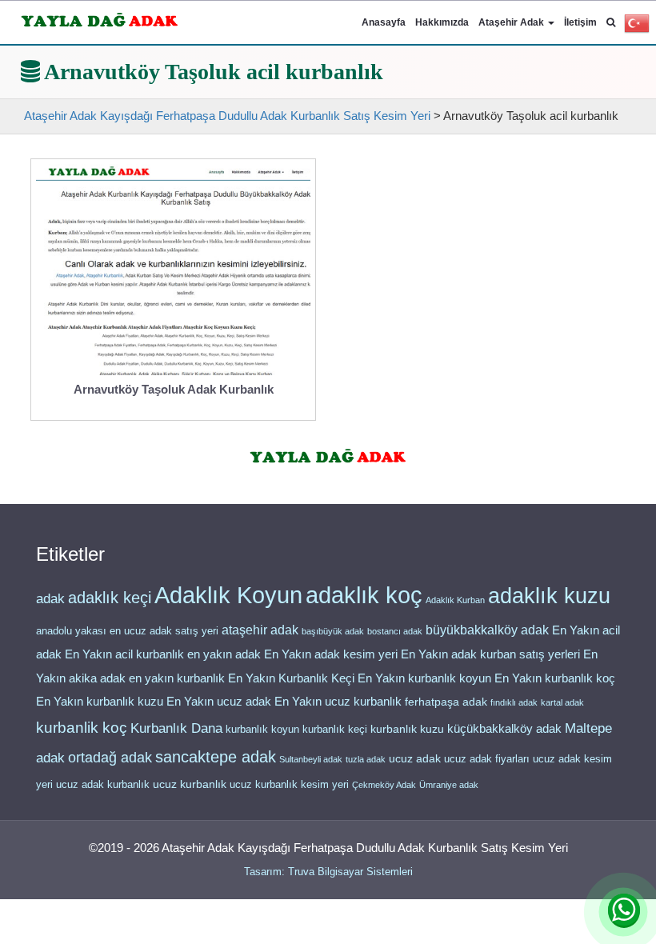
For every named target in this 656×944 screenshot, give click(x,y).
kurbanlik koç (81, 727)
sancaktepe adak (215, 757)
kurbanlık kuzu (407, 729)
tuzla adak (366, 759)
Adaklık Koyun (228, 595)
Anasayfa (384, 22)
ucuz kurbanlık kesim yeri (289, 784)
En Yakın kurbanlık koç (554, 678)
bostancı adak (394, 631)
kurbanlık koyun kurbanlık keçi (296, 729)
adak (50, 598)
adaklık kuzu (549, 596)
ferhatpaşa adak (446, 702)
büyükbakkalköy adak (487, 630)
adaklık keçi (109, 597)
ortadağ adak (110, 758)
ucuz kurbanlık (189, 784)
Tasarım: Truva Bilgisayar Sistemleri (328, 872)
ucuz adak (415, 759)
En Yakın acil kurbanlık (124, 654)
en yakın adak (224, 654)
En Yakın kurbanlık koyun (424, 678)
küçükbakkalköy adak (504, 728)
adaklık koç (364, 595)
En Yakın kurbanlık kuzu (99, 701)
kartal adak (562, 702)
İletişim (580, 22)
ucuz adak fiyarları (487, 759)
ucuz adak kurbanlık (103, 784)
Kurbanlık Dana (176, 728)
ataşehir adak (260, 630)
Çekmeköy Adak (384, 785)
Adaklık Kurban (455, 600)
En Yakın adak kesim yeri (331, 654)
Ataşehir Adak (512, 22)
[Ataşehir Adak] (328, 453)
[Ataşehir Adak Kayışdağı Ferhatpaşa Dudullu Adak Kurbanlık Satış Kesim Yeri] (99, 17)
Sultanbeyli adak (310, 759)
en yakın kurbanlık (177, 678)
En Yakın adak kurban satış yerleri (490, 654)
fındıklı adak (514, 702)
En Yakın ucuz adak (218, 701)
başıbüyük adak (333, 631)
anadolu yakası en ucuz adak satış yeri (127, 631)
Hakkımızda (442, 22)
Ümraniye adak (448, 785)
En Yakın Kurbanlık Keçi (291, 678)
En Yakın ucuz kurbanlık (338, 701)
